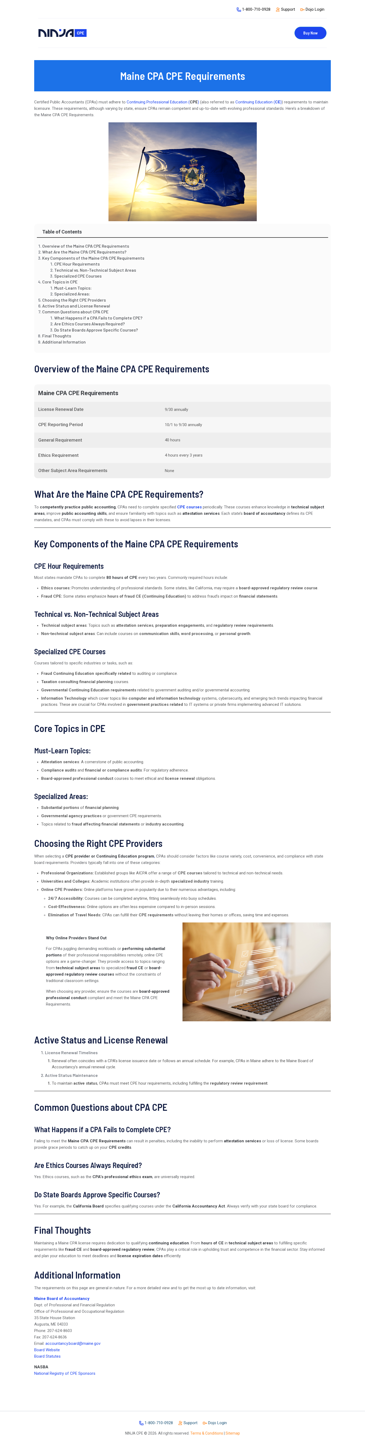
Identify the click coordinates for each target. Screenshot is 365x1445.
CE (277, 102)
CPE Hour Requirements (77, 263)
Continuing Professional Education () (163, 102)
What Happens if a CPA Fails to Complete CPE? (98, 317)
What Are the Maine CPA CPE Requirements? (84, 251)
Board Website (47, 1349)
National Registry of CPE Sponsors (64, 1373)
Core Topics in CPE (59, 281)
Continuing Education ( (255, 102)
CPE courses (189, 507)
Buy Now (310, 32)
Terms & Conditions (206, 1433)
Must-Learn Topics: (73, 287)
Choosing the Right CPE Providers (74, 299)
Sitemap (233, 1433)
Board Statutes (47, 1356)
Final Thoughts (56, 335)
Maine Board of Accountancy (62, 1298)
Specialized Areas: (72, 293)
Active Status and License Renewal (76, 305)
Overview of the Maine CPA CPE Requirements (85, 245)
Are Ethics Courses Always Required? (89, 323)
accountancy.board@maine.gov (72, 1343)
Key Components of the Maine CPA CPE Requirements (93, 257)
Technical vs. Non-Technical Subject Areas (95, 269)
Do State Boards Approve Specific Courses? (96, 329)
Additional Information (64, 341)
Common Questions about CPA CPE (75, 311)
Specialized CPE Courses (78, 275)
